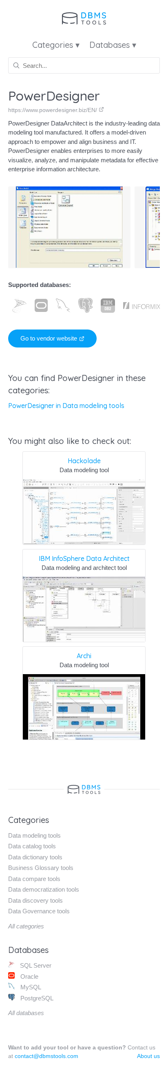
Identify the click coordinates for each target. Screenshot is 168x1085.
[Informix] (141, 305)
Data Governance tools (39, 911)
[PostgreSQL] (85, 305)
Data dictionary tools (35, 857)
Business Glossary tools (40, 867)
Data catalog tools (32, 846)
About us (148, 1056)
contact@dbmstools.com (46, 1056)
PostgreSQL (36, 998)
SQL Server (34, 965)
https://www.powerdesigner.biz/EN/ (53, 110)
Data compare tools (34, 878)
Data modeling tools (34, 835)
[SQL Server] (19, 305)
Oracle (28, 976)
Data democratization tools (43, 889)
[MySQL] (63, 305)
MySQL (30, 987)
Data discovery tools (35, 900)
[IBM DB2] (108, 305)
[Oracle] (41, 305)
